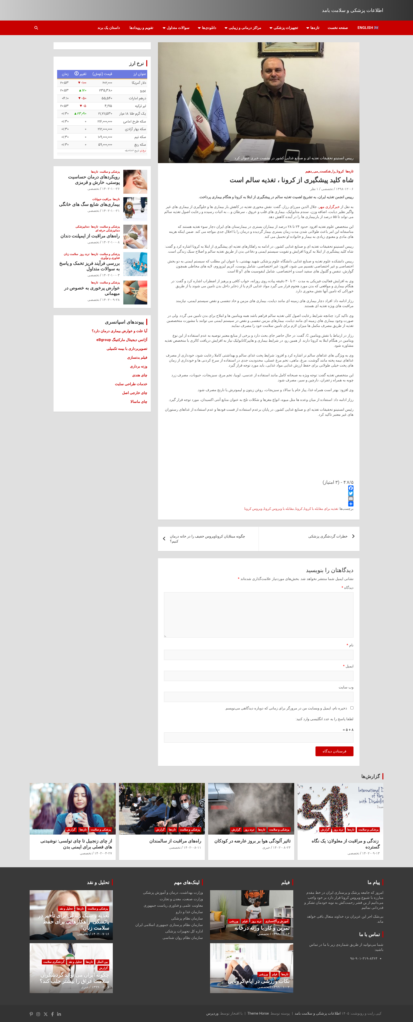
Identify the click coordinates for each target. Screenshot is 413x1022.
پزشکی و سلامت (110, 171)
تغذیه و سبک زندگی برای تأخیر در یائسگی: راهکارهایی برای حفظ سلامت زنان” (73, 921)
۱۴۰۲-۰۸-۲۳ (282, 847)
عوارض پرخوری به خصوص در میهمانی (92, 290)
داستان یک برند (109, 28)
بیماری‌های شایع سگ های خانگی (89, 204)
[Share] (258, 503)
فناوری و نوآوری (110, 258)
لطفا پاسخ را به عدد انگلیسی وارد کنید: (324, 719)
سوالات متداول (178, 28)
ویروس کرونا (253, 509)
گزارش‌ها (370, 776)
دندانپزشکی (82, 226)
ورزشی (233, 921)
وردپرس (212, 1013)
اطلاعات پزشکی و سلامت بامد (352, 10)
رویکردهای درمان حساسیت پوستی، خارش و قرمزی (94, 179)
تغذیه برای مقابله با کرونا (321, 509)
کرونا (299, 509)
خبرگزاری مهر (329, 207)
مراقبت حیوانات (101, 199)
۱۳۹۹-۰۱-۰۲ (281, 987)
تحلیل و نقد (98, 882)
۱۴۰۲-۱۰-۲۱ (111, 211)
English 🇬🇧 (368, 28)
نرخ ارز (143, 151)
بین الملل (102, 961)
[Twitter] (258, 493)
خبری (266, 847)
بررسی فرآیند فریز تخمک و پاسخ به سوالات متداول (89, 266)
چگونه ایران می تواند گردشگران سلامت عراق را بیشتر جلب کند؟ (74, 978)
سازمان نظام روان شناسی (183, 938)
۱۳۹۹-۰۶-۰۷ (100, 987)
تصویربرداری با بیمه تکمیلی (127, 348)
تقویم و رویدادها (141, 28)
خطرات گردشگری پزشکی (328, 536)
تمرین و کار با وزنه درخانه (262, 928)
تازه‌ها (314, 28)
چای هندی (139, 375)
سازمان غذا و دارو (189, 912)
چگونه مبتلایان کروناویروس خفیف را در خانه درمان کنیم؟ (207, 538)
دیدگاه (347, 588)
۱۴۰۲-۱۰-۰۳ (111, 275)
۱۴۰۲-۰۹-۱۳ (371, 853)
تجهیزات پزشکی (286, 28)
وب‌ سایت (346, 687)
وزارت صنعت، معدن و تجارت (181, 899)
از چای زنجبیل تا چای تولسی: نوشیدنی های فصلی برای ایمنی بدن (76, 844)
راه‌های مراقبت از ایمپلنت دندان (90, 236)
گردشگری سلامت (54, 961)
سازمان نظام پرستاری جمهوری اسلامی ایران (169, 925)
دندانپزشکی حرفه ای (107, 230)
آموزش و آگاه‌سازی (276, 921)
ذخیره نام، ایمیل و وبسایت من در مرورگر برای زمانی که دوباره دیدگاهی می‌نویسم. (286, 708)
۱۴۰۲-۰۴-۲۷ (103, 853)
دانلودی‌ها (209, 28)
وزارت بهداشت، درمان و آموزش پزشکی (173, 892)
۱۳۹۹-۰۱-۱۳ (281, 934)
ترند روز (84, 254)
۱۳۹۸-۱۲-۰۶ (344, 189)
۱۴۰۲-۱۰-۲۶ (111, 189)
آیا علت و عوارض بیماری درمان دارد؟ (119, 331)
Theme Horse (258, 1013)
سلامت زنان (71, 254)
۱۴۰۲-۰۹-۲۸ (111, 300)
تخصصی (327, 189)
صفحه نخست (338, 28)
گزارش (325, 829)
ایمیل (348, 666)
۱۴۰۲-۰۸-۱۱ (192, 847)
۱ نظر (314, 189)
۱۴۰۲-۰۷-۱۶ (100, 934)
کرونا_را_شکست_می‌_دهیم (324, 171)
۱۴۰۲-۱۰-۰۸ (111, 242)
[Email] (258, 498)
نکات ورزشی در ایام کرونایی (259, 981)
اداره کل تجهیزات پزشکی (184, 931)
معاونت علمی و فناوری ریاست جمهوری (173, 905)
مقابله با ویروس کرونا (279, 509)
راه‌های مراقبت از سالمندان (175, 841)
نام (350, 645)
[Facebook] (258, 488)
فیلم (285, 882)
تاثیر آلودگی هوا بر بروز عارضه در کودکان (252, 841)
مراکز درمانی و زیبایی (245, 28)
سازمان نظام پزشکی (187, 918)
